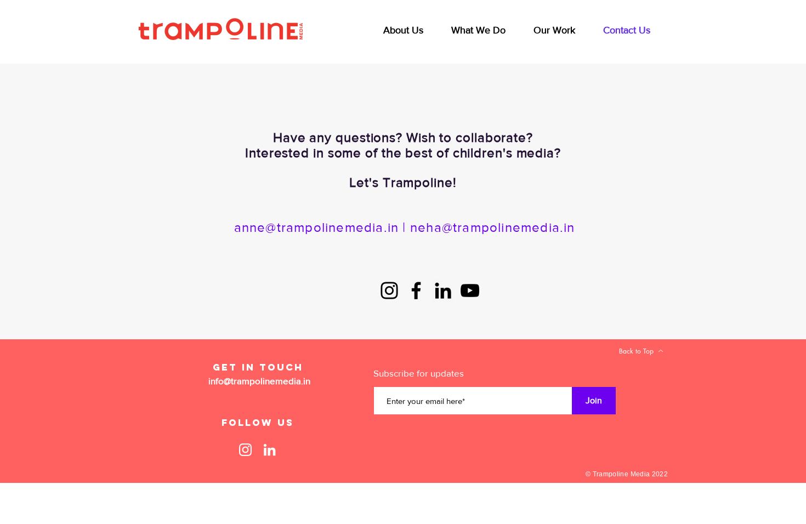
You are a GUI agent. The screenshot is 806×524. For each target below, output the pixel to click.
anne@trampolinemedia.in (316, 227)
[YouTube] (469, 290)
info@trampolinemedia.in (259, 380)
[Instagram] (389, 290)
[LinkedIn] (443, 290)
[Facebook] (416, 290)
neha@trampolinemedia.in (492, 227)
